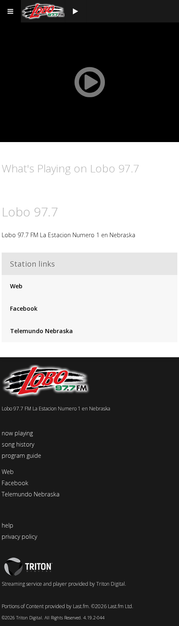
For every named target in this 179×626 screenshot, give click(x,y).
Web (16, 286)
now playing (17, 433)
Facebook (23, 308)
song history (18, 444)
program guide (21, 455)
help (7, 525)
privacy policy (19, 536)
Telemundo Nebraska (41, 331)
